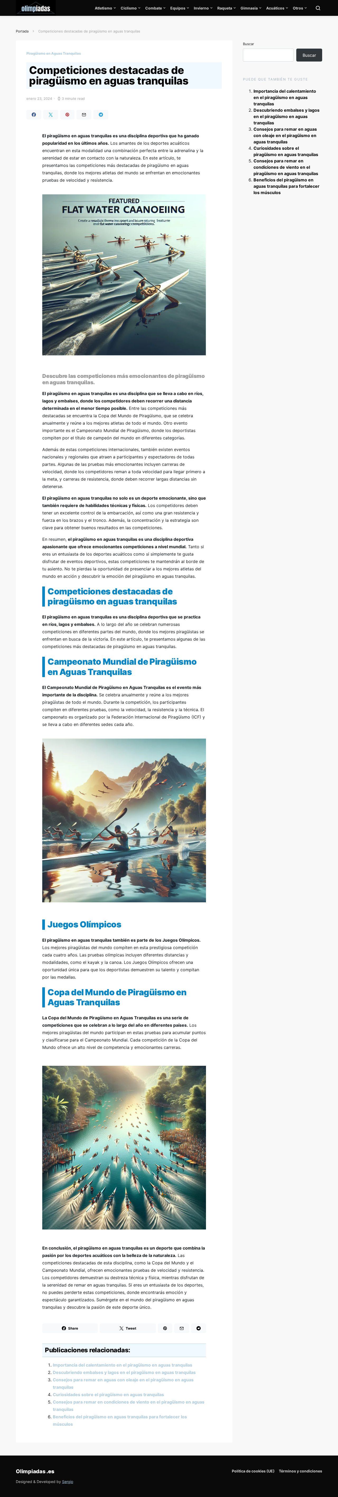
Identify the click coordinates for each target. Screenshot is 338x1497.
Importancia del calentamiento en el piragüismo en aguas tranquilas (122, 1365)
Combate (153, 8)
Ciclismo (129, 8)
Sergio (67, 1481)
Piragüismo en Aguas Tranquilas (53, 53)
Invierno (201, 8)
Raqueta (224, 8)
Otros (298, 8)
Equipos (177, 8)
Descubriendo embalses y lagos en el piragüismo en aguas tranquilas (124, 1372)
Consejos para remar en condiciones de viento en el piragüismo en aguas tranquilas (285, 167)
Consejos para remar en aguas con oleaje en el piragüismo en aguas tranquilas (285, 135)
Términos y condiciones (300, 1471)
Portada (22, 31)
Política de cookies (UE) (253, 1471)
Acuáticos (275, 8)
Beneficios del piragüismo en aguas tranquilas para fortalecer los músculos (286, 186)
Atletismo (103, 8)
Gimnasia (249, 8)
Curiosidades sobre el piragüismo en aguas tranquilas (108, 1394)
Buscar (248, 44)
